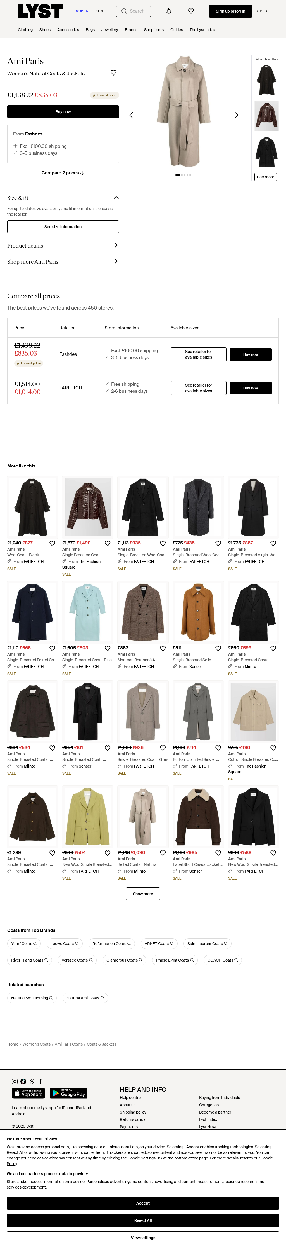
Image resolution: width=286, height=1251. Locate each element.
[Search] (124, 11)
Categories (209, 1104)
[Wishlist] (191, 11)
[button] (184, 111)
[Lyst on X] (32, 1083)
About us (127, 1104)
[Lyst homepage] (40, 11)
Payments (129, 1126)
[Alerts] (169, 11)
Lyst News (208, 1126)
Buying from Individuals (219, 1097)
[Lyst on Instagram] (15, 1083)
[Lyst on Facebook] (41, 1083)
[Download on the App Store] (28, 1094)
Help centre (130, 1097)
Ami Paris (25, 61)
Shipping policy (133, 1112)
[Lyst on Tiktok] (23, 1083)
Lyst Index (208, 1119)
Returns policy (132, 1119)
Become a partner (215, 1112)
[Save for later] (113, 72)
